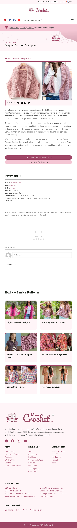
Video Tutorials (57, 454)
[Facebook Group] (9, 20)
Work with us (10, 460)
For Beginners (57, 457)
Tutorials (55, 460)
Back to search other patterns (19, 58)
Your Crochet (14, 28)
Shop (54, 463)
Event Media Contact (13, 466)
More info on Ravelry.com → (39, 162)
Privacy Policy (21, 510)
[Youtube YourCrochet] (25, 441)
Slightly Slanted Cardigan (18, 322)
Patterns (23, 28)
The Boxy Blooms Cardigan (54, 322)
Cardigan (30, 28)
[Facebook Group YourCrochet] (19, 441)
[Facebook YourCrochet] (12, 441)
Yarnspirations (16, 183)
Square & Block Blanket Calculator (18, 494)
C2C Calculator (11, 488)
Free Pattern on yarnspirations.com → (38, 157)
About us (8, 457)
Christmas (32, 471)
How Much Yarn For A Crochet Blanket (20, 496)
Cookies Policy (36, 510)
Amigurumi (32, 454)
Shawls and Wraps (35, 460)
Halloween (32, 466)
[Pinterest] (4, 20)
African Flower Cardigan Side (55, 355)
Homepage (9, 451)
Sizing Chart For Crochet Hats (51, 488)
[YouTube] (19, 20)
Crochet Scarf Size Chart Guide (52, 491)
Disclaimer (9, 510)
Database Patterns (59, 451)
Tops (30, 451)
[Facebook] (14, 20)
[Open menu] (72, 20)
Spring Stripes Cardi (16, 387)
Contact (8, 463)
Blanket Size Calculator (14, 491)
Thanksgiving (33, 469)
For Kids (31, 463)
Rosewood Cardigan (51, 387)
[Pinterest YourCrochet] (6, 441)
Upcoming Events (12, 454)
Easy (14, 188)
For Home (32, 457)
